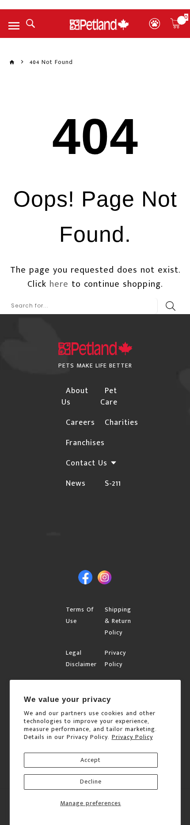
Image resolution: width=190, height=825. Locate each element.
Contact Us (86, 463)
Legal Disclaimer (81, 658)
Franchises (85, 443)
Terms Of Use (80, 615)
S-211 (113, 483)
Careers (80, 422)
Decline (91, 781)
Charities (121, 422)
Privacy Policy (132, 737)
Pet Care (109, 396)
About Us (74, 396)
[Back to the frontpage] (12, 62)
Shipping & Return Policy (118, 621)
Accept (90, 760)
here (58, 284)
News (76, 483)
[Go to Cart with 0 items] (175, 23)
